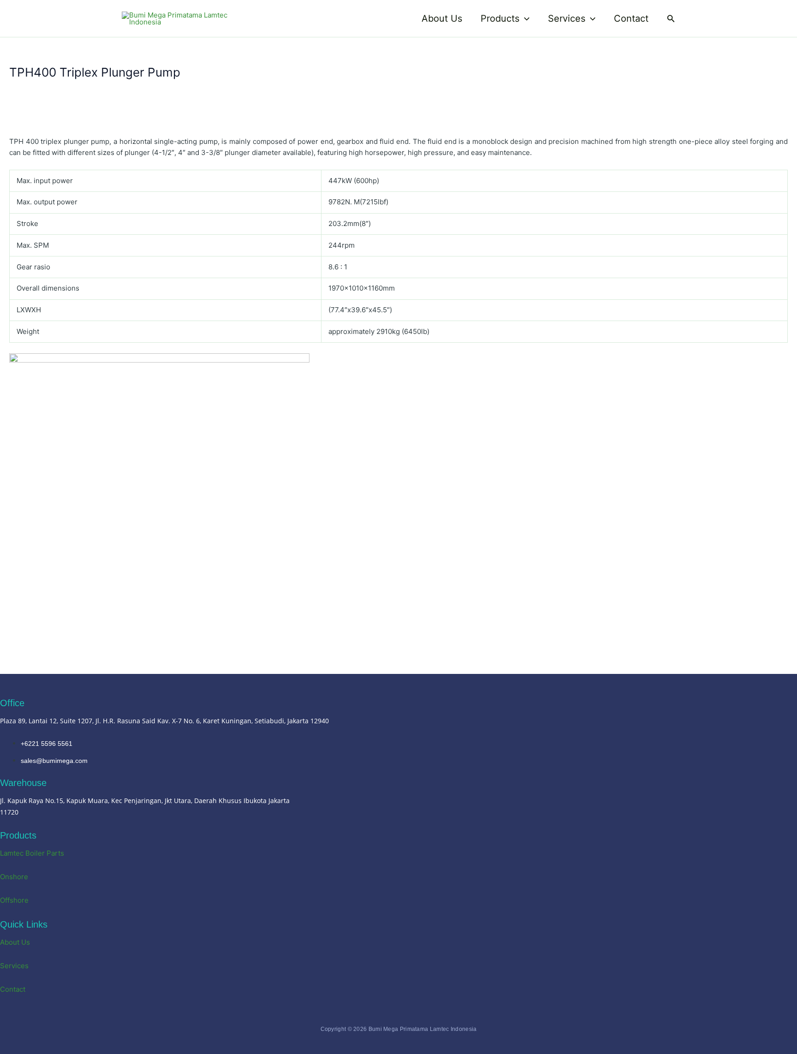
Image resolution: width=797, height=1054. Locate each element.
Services (566, 18)
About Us (442, 18)
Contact (631, 18)
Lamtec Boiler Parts (32, 853)
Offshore (14, 900)
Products (500, 18)
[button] (524, 18)
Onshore (14, 876)
